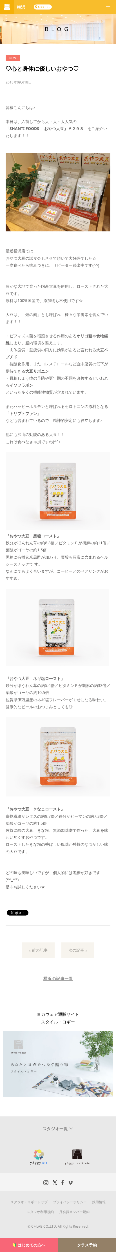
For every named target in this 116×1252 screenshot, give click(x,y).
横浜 (21, 7)
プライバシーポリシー (70, 1202)
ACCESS (44, 7)
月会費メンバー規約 (74, 1211)
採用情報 (99, 1202)
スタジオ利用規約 (40, 1211)
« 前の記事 (38, 950)
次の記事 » (77, 950)
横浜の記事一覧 (58, 978)
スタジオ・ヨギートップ (29, 1202)
